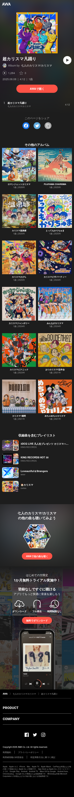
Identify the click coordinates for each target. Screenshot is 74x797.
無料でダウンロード (37, 620)
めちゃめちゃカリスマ (55, 415)
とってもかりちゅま (55, 230)
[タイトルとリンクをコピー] (48, 125)
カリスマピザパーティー (55, 276)
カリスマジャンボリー (19, 323)
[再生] (67, 60)
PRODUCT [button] (10, 708)
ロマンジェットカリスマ (19, 184)
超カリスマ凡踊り (49, 693)
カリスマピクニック (19, 369)
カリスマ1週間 (19, 415)
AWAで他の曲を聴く (37, 556)
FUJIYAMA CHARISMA (55, 184)
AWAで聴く (37, 89)
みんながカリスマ (55, 323)
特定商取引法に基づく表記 (42, 757)
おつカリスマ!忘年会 (55, 369)
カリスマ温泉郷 (19, 230)
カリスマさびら (19, 276)
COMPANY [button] (11, 719)
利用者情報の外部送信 (13, 757)
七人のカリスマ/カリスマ (36, 65)
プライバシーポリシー (28, 752)
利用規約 (7, 752)
